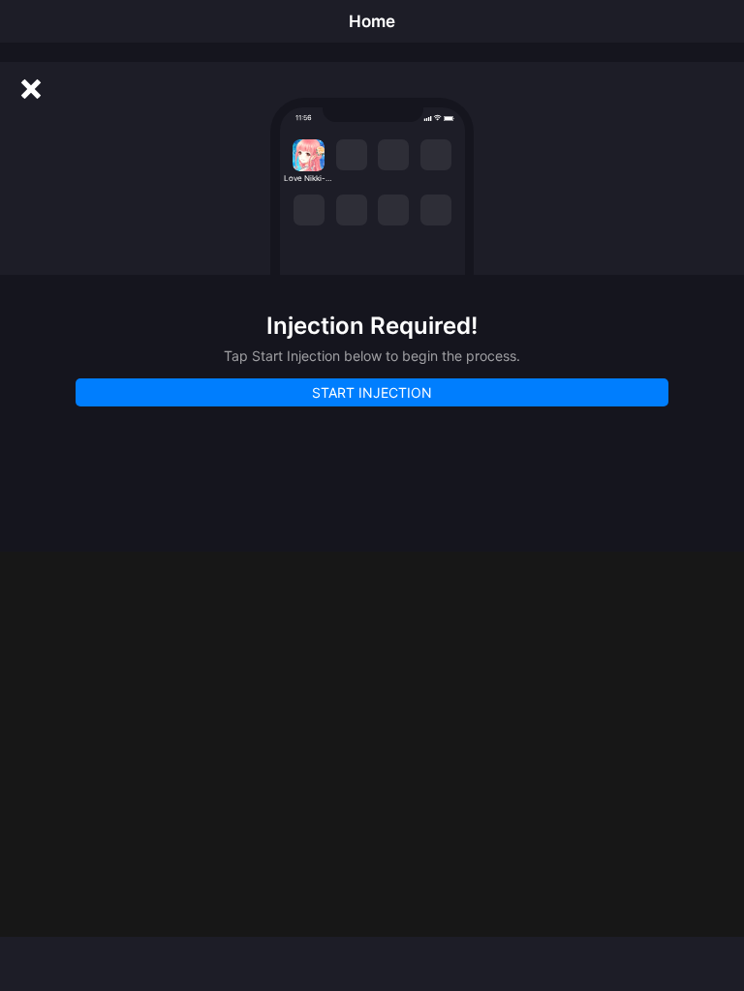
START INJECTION (372, 392)
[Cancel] (31, 89)
